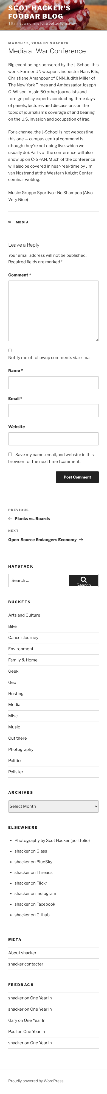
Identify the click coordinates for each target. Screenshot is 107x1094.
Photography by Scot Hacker (42, 840)
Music (14, 727)
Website (16, 426)
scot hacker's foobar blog (39, 12)
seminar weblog (23, 179)
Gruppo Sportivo (38, 192)
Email (15, 398)
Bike (12, 626)
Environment (20, 648)
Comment (19, 275)
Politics (15, 760)
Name (15, 370)
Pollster (15, 771)
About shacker (22, 952)
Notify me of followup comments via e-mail (50, 357)
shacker (59, 43)
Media (22, 222)
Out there (17, 738)
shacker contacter (25, 964)
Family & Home (23, 660)
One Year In (41, 998)
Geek (13, 671)
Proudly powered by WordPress (35, 1080)
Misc (13, 715)
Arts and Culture (24, 615)
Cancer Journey (23, 637)
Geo (12, 682)
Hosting (16, 693)
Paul (12, 1031)
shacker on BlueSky (33, 861)
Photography (20, 749)
